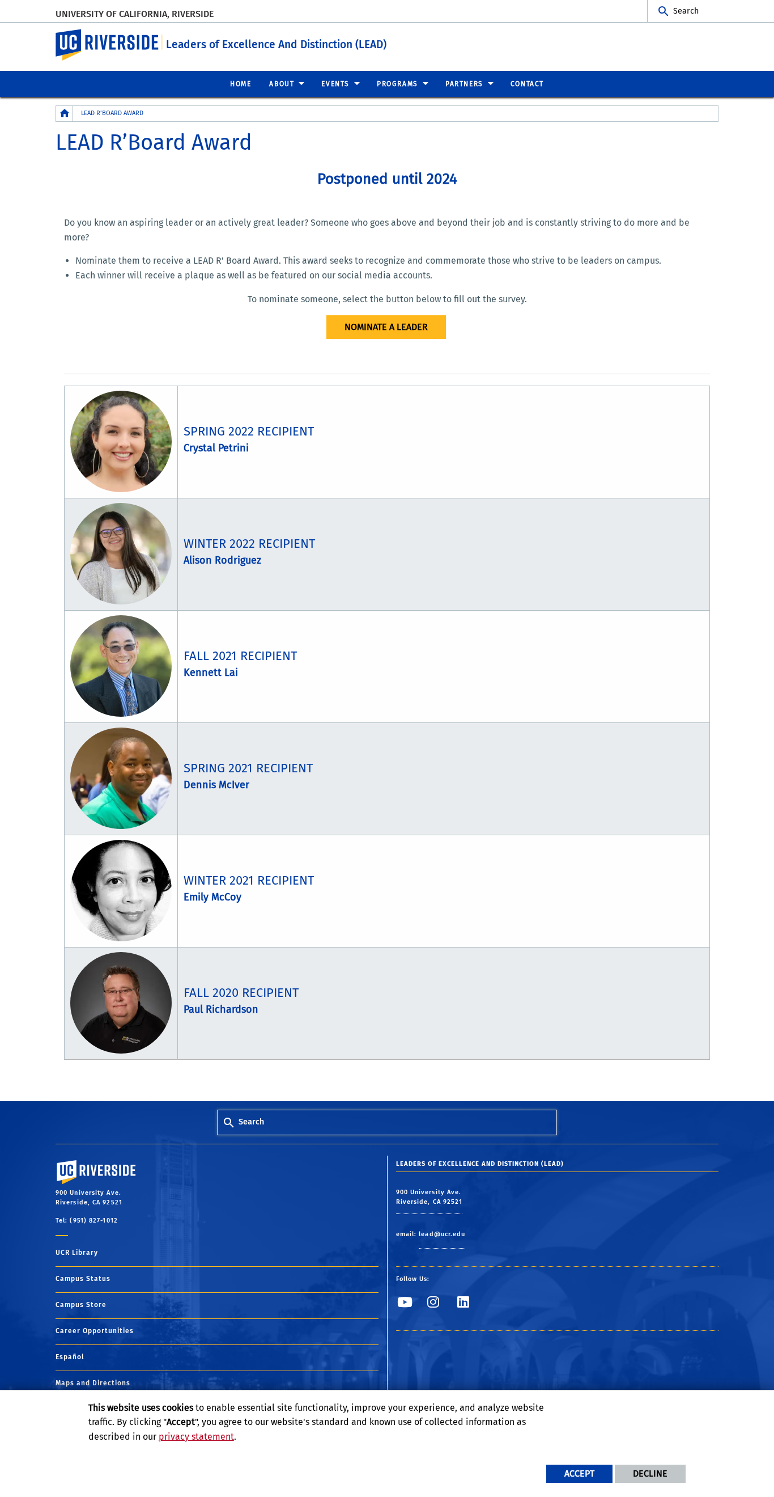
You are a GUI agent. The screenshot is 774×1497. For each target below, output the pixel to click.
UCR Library (77, 1253)
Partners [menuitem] (464, 84)
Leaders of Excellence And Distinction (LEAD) (276, 44)
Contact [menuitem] (527, 84)
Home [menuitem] (240, 84)
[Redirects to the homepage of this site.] (64, 113)
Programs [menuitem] (397, 84)
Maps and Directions (93, 1383)
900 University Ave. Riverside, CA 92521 (429, 1197)
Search (686, 11)
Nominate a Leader (386, 327)
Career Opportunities (95, 1331)
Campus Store (81, 1305)
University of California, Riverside (135, 14)
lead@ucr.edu (442, 1234)
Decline (650, 1473)
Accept (579, 1473)
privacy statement (196, 1436)
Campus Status (83, 1279)
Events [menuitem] (335, 84)
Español (70, 1357)
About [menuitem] (281, 84)
